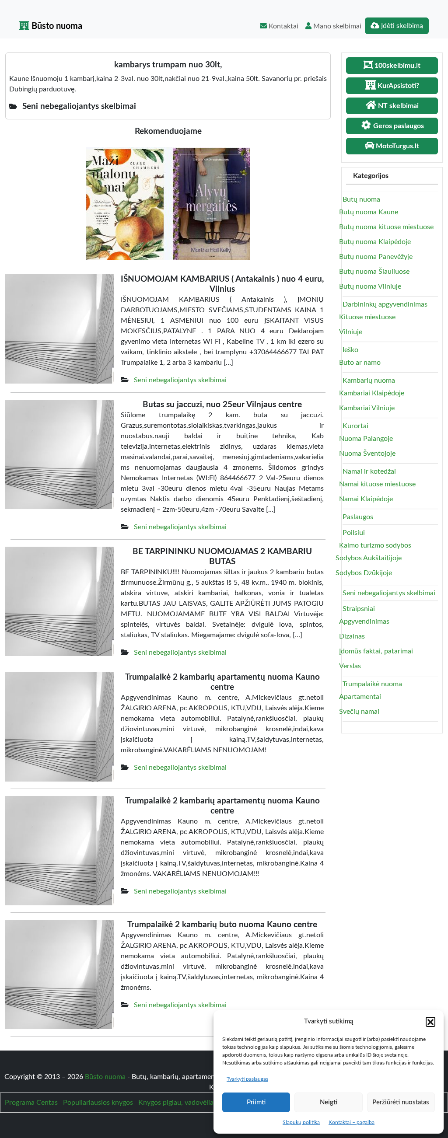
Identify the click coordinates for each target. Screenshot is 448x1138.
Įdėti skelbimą (401, 25)
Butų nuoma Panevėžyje (376, 256)
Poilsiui (354, 532)
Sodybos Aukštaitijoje (369, 558)
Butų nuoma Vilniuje (370, 286)
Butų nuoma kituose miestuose (386, 226)
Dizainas (352, 636)
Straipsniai (359, 608)
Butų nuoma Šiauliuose (374, 271)
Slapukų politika (301, 1122)
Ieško (350, 349)
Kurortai (355, 425)
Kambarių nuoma (369, 380)
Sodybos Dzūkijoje (364, 572)
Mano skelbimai (336, 26)
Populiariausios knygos (98, 1102)
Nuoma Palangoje (366, 438)
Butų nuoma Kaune (368, 212)
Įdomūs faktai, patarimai (376, 651)
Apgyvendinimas (364, 621)
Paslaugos (358, 516)
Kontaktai (282, 26)
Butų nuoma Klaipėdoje (375, 241)
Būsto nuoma (55, 26)
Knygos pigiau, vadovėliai (176, 1102)
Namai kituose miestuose (377, 484)
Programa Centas (31, 1102)
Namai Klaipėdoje (366, 499)
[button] (430, 1021)
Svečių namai (359, 711)
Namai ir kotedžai (369, 471)
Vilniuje (350, 331)
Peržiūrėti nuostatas (400, 1102)
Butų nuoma (361, 199)
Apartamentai (360, 696)
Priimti (256, 1102)
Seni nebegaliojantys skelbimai (180, 380)
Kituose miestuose (367, 317)
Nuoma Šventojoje (367, 453)
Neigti (328, 1102)
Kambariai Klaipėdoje (371, 393)
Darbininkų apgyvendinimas (385, 304)
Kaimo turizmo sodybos (375, 545)
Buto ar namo (360, 362)
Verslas (350, 666)
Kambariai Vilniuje (367, 408)
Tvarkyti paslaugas (247, 1079)
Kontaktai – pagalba (351, 1122)
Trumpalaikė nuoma (372, 684)
